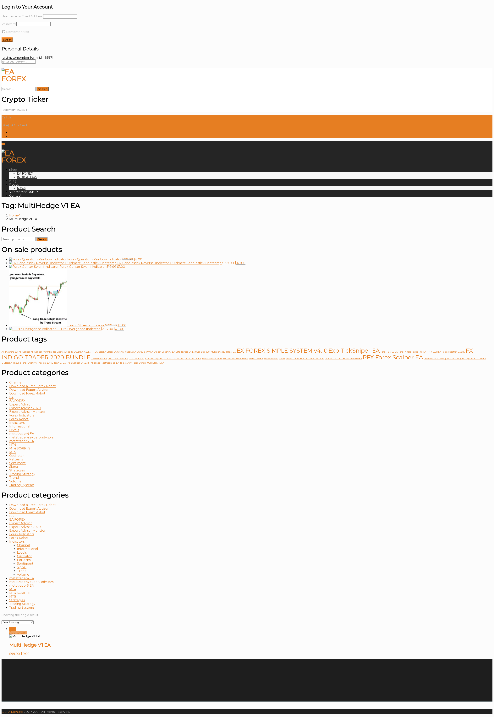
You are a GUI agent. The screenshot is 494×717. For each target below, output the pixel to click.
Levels (14, 430)
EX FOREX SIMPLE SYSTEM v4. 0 (282, 350)
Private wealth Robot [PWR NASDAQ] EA (444, 358)
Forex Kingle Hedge (408, 352)
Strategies (17, 470)
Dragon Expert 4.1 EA (164, 352)
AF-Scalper (24, 352)
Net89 (282, 358)
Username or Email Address (22, 16)
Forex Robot (19, 419)
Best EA (102, 352)
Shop (13, 170)
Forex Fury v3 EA (389, 352)
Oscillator (16, 456)
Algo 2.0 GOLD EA (74, 352)
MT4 (12, 445)
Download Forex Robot (27, 393)
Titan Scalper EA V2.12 (78, 363)
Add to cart (18, 632)
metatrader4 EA (21, 434)
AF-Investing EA (10, 352)
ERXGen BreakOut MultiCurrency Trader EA (214, 352)
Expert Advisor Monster (27, 412)
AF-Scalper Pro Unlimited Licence (48, 352)
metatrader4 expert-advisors (31, 437)
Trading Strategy (22, 474)
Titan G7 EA (60, 363)
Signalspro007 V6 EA (475, 358)
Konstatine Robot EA (212, 358)
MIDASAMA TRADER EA (235, 358)
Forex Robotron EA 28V (453, 352)
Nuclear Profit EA (294, 358)
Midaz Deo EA (256, 358)
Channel (15, 382)
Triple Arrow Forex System (133, 363)
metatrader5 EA (21, 441)
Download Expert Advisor (29, 390)
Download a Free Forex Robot (32, 386)
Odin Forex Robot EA (313, 358)
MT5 (12, 452)
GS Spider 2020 (136, 358)
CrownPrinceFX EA (126, 352)
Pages (14, 184)
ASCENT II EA (91, 352)
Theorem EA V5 (45, 363)
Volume (15, 481)
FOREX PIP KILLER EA (430, 352)
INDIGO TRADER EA (173, 358)
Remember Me (17, 32)
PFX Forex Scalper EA (393, 357)
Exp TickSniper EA (354, 350)
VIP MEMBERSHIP (23, 192)
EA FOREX (25, 173)
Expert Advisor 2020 (25, 408)
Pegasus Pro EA (354, 358)
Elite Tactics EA (183, 352)
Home (14, 215)
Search (42, 239)
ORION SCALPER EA (335, 358)
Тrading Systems (21, 485)
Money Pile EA (271, 358)
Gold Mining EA (99, 358)
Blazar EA (112, 352)
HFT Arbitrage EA (154, 358)
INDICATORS (27, 177)
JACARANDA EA (192, 358)
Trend (14, 478)
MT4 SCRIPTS (19, 448)
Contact (15, 195)
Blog (13, 181)
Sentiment (17, 463)
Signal (14, 467)
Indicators (17, 423)
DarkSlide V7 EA (145, 352)
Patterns (16, 459)
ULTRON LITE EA (155, 363)
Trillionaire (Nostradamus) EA (104, 363)
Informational (19, 426)
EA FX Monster (12, 712)
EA (11, 397)
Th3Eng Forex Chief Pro (25, 363)
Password (9, 24)
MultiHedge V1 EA (30, 645)
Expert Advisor (20, 404)
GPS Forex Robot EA (118, 358)
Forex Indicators (21, 415)
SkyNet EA (7, 363)
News (21, 188)
